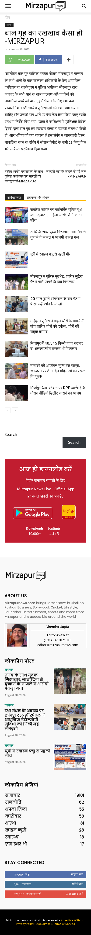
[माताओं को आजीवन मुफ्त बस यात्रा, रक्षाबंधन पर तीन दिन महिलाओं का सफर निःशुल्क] (16, 371)
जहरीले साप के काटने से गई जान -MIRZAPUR (66, 173)
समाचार (9, 24)
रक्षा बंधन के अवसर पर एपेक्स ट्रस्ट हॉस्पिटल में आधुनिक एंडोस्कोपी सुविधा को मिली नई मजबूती (25, 719)
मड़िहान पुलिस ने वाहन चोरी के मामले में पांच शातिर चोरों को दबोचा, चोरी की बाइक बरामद (57, 326)
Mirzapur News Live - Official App (45, 489)
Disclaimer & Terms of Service (55, 924)
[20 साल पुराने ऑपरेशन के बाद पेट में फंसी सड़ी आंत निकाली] (16, 304)
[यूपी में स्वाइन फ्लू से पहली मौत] (16, 260)
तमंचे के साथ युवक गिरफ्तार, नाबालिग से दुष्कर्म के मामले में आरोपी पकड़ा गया (27, 682)
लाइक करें (77, 874)
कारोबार (9, 705)
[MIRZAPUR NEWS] (45, 576)
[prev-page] (7, 410)
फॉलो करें (77, 884)
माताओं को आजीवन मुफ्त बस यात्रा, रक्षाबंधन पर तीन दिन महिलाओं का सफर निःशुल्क (57, 371)
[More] (69, 59)
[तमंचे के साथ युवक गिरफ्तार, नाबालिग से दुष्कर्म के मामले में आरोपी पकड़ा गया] (16, 237)
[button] (7, 6)
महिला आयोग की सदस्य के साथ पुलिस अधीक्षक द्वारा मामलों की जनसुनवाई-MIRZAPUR (24, 176)
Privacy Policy (25, 924)
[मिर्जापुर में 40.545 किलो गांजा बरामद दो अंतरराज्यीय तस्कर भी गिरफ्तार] (16, 349)
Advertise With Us (72, 920)
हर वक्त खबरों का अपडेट (45, 496)
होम (7, 17)
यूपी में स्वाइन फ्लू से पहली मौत (50, 254)
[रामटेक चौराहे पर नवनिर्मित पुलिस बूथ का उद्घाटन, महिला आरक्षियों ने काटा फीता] (16, 215)
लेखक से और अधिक (38, 197)
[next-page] (15, 410)
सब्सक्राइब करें (74, 894)
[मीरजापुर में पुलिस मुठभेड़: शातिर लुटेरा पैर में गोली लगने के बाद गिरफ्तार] (16, 282)
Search (11, 434)
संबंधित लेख (14, 197)
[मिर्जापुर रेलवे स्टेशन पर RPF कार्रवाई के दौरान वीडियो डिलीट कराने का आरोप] (16, 393)
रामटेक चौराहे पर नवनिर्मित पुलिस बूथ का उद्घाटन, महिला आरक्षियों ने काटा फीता (56, 215)
